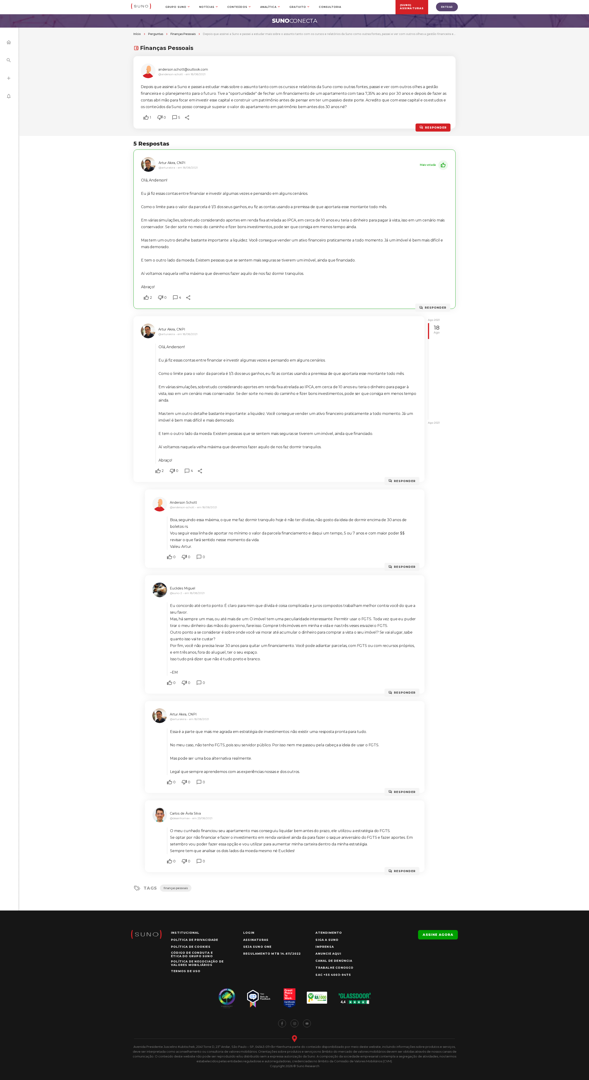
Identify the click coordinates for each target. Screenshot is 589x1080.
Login (248, 932)
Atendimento (328, 932)
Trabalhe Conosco (334, 967)
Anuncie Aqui (328, 953)
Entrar (447, 7)
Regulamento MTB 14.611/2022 (272, 953)
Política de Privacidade (194, 940)
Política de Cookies (191, 946)
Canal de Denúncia (333, 960)
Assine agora (438, 935)
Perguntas (155, 34)
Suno (294, 20)
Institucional (185, 932)
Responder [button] (436, 127)
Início (137, 34)
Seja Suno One (257, 946)
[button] (146, 117)
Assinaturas (256, 940)
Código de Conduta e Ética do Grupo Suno (192, 954)
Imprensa (324, 946)
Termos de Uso (186, 971)
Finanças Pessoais (183, 34)
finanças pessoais (176, 888)
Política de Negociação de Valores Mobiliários (197, 963)
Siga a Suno (326, 940)
